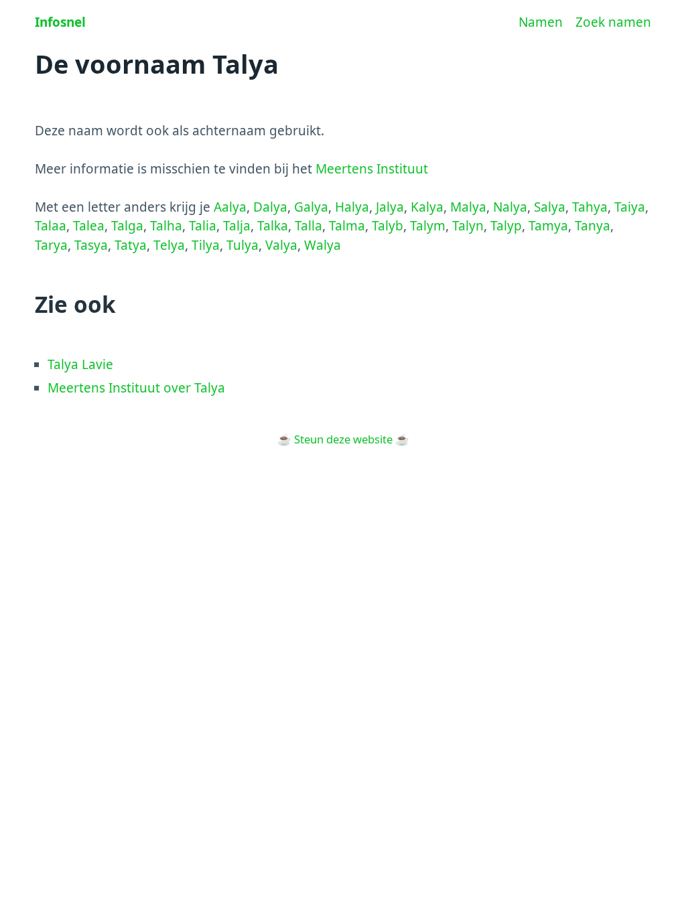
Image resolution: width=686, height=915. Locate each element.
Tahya (590, 207)
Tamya (548, 225)
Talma (347, 225)
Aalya (230, 207)
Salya (549, 207)
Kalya (427, 207)
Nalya (510, 207)
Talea (89, 225)
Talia (202, 225)
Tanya (592, 225)
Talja (237, 225)
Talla (308, 225)
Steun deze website (343, 439)
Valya (281, 245)
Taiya (629, 207)
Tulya (242, 245)
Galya (311, 207)
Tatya (131, 245)
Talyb (387, 225)
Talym (427, 225)
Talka (272, 225)
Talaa (50, 225)
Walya (322, 245)
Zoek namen (613, 22)
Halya (352, 207)
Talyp (506, 225)
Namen (541, 22)
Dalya (270, 207)
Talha (166, 225)
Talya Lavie (80, 364)
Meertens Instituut (372, 169)
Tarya (51, 245)
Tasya (91, 245)
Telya (169, 245)
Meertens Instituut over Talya (136, 388)
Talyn (468, 225)
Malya (468, 207)
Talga (127, 225)
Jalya (390, 207)
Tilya (206, 245)
